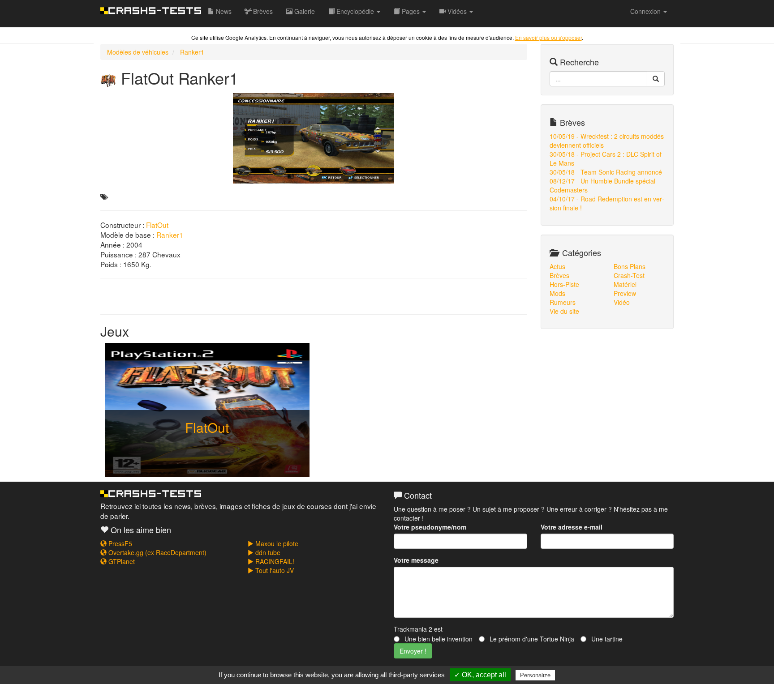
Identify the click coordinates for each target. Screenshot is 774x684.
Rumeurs (563, 302)
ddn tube (267, 552)
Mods (557, 293)
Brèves (262, 11)
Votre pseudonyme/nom (430, 526)
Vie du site (564, 311)
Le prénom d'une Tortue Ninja (531, 638)
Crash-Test (629, 275)
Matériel (625, 284)
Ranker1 (192, 51)
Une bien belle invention (438, 638)
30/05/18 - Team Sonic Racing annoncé (606, 171)
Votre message (416, 560)
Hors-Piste (564, 284)
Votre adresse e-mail (571, 526)
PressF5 (119, 543)
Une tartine (606, 638)
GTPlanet (121, 561)
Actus (557, 266)
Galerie (303, 11)
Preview (625, 293)
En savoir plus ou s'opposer (548, 37)
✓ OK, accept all (480, 675)
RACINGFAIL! (274, 561)
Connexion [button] (646, 11)
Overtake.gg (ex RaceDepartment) (156, 552)
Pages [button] (410, 11)
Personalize (535, 675)
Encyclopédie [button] (355, 11)
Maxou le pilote (276, 543)
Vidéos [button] (457, 11)
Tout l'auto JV (274, 570)
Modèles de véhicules (137, 51)
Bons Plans (629, 266)
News (223, 11)
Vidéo (622, 302)
